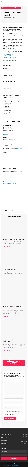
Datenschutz (25, 436)
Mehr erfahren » (6, 246)
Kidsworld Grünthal (8, 56)
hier (13, 48)
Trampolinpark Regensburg (10, 57)
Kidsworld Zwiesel (8, 54)
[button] (26, 2)
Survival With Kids (24, 441)
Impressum (25, 434)
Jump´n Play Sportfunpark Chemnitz (13, 239)
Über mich (25, 439)
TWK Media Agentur (23, 443)
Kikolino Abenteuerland (10, 269)
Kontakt (25, 438)
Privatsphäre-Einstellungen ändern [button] (10, 465)
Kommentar (7, 381)
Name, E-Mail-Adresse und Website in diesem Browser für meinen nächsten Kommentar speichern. (13, 413)
